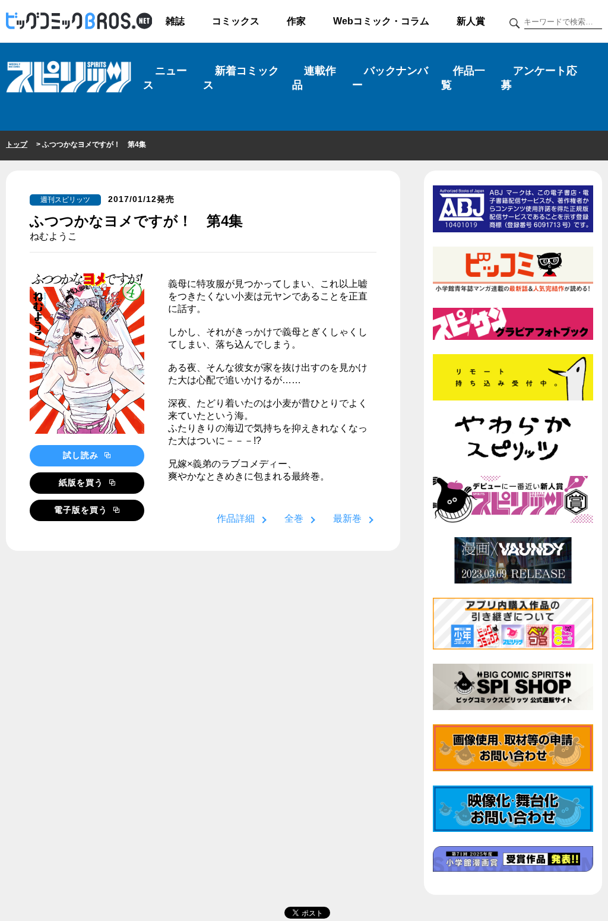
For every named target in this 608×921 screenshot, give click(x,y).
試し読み (82, 455)
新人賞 (471, 21)
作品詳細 (236, 518)
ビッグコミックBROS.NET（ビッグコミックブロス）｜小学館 (79, 21)
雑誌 (175, 21)
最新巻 (347, 518)
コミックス (235, 21)
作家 (296, 21)
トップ (16, 144)
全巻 (293, 518)
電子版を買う (82, 510)
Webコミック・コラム (381, 21)
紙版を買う (82, 482)
